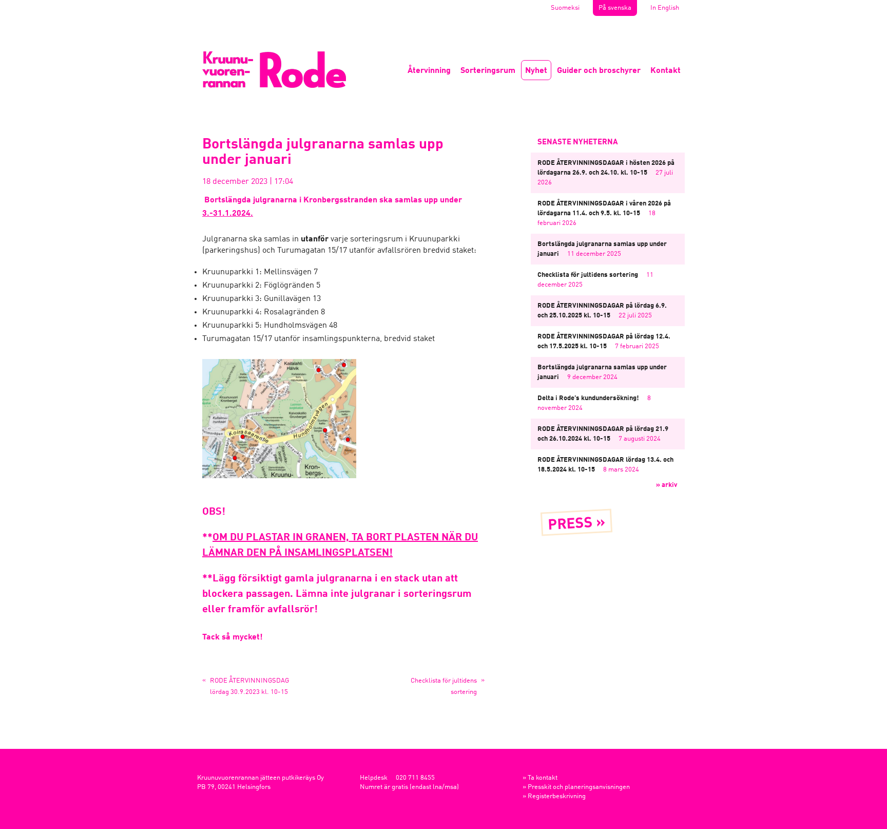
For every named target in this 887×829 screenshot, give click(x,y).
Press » (577, 524)
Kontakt (665, 71)
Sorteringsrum (487, 71)
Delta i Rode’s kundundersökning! (588, 398)
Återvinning (429, 71)
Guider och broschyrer (599, 71)
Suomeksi (565, 8)
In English (664, 8)
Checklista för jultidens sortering (587, 275)
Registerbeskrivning (557, 796)
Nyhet (536, 71)
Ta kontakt (542, 778)
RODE (274, 69)
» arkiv (666, 485)
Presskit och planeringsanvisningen (579, 787)
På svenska (615, 8)
